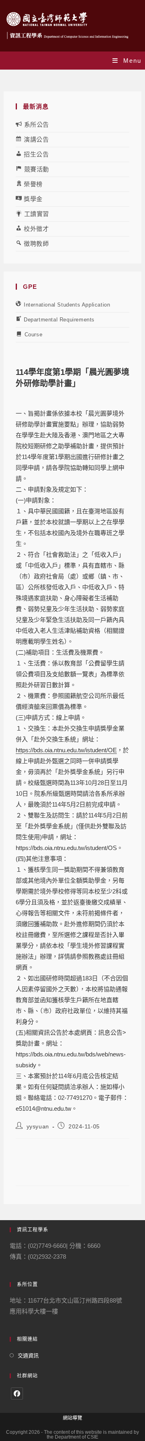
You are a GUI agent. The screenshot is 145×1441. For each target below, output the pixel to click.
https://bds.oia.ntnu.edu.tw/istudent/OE (66, 750)
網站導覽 (72, 1418)
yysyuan (38, 1126)
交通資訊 (28, 1355)
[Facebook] (17, 1393)
